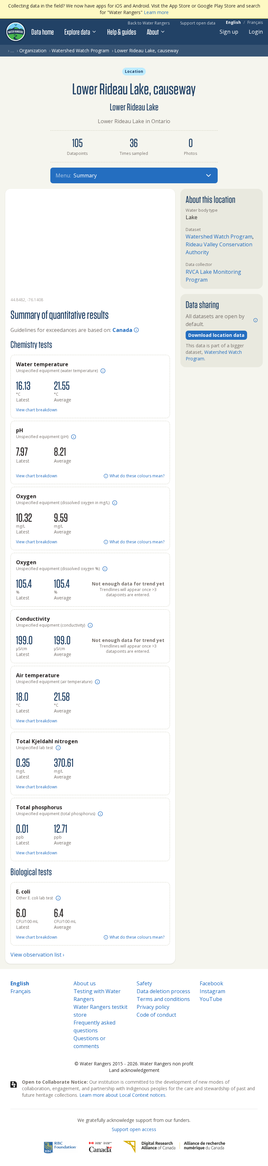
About (153, 31)
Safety (144, 983)
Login (256, 31)
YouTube (211, 999)
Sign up (229, 31)
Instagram (212, 991)
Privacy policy (153, 1006)
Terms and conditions (163, 999)
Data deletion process (163, 991)
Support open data (197, 23)
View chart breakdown (36, 410)
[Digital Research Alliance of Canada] (174, 1147)
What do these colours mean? (136, 476)
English (233, 22)
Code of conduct (156, 1014)
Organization (32, 50)
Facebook (211, 983)
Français (255, 22)
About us (85, 983)
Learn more (156, 12)
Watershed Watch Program (80, 50)
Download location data (216, 335)
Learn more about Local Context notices (122, 1095)
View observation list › (37, 954)
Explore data (77, 31)
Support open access (134, 1129)
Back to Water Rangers (149, 23)
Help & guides (121, 31)
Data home (42, 31)
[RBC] (60, 1147)
